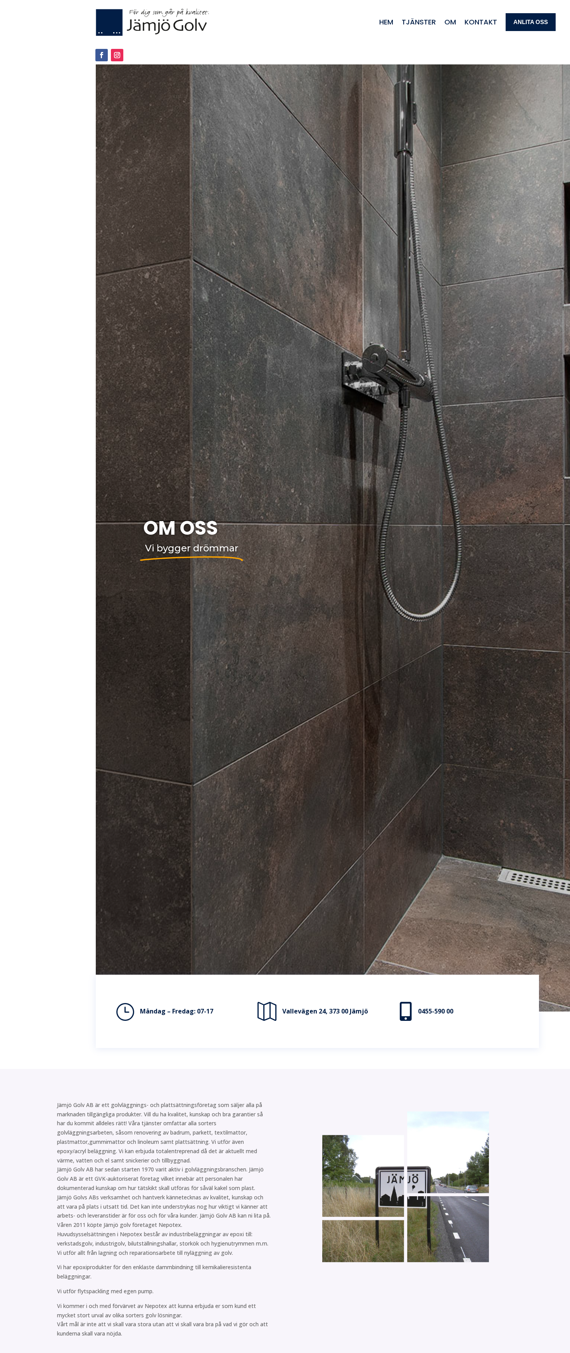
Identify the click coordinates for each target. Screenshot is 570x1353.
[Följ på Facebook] (101, 55)
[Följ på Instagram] (117, 55)
